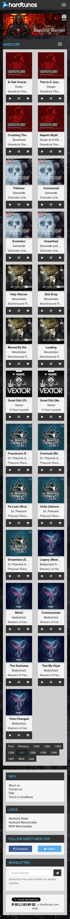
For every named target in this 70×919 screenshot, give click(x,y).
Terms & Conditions (21, 797)
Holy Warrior (19, 294)
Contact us (15, 789)
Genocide (19, 193)
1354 (47, 746)
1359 (43, 752)
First (11, 746)
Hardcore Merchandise (23, 822)
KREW (59, 140)
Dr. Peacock (16, 458)
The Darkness (19, 665)
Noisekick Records (20, 91)
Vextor (19, 405)
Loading (51, 347)
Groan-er (45, 140)
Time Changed (19, 719)
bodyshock (19, 617)
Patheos (18, 188)
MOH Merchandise (20, 826)
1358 (32, 752)
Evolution (18, 241)
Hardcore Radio (18, 818)
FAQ (11, 793)
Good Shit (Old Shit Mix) (24, 400)
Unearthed (51, 241)
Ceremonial (51, 188)
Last (31, 759)
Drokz (19, 86)
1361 (11, 759)
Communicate (51, 612)
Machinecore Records (22, 303)
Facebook (21, 849)
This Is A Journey (52, 82)
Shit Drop (51, 294)
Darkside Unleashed (21, 197)
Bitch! (19, 612)
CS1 (61, 246)
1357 (22, 752)
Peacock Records (19, 463)
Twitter (50, 849)
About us (14, 785)
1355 (58, 746)
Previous (23, 746)
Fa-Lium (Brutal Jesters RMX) (28, 506)
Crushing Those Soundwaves (28, 135)
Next (21, 759)
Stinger (51, 86)
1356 (11, 752)
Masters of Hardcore (53, 569)
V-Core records (19, 410)
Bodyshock (47, 564)
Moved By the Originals (24, 347)
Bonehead (19, 140)
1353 (36, 746)
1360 (54, 752)
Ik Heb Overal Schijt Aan (24, 82)
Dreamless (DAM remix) (24, 559)
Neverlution (19, 299)
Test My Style (51, 665)
